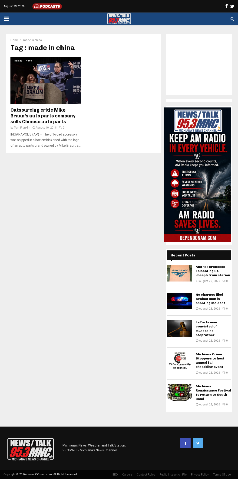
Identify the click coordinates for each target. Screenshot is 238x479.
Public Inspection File (173, 474)
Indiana (18, 60)
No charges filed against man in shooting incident (210, 299)
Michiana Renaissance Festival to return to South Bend (213, 392)
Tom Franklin (22, 127)
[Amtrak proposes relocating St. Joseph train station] (179, 273)
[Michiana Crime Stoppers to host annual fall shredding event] (179, 360)
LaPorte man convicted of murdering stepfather (206, 328)
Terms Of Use (222, 474)
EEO (115, 474)
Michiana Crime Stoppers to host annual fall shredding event (210, 360)
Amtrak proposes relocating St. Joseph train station (213, 271)
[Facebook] (185, 443)
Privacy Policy (200, 474)
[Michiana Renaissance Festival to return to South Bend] (179, 392)
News (29, 60)
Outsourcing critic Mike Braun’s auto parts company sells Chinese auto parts (43, 115)
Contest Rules (146, 474)
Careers (127, 474)
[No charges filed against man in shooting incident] (179, 301)
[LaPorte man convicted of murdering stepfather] (179, 328)
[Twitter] (198, 443)
